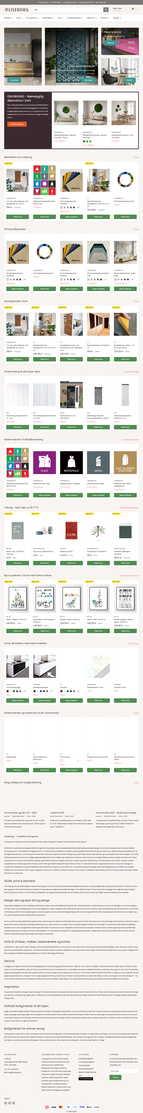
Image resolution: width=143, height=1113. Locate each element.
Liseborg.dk (58, 132)
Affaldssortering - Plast (41, 483)
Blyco (62, 413)
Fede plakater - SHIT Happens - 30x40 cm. (44, 621)
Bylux (8, 616)
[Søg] (106, 9)
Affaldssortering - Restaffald (70, 483)
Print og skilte (31, 18)
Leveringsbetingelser (86, 1062)
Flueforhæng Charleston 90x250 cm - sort (123, 417)
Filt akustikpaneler (74, 18)
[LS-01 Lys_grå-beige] (65, 207)
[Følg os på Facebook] (5, 1102)
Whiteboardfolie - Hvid (95, 687)
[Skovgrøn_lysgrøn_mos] (90, 141)
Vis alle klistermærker (130, 440)
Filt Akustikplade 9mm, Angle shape (124, 274)
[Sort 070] (8, 691)
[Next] (138, 120)
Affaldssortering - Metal (95, 483)
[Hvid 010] (11, 691)
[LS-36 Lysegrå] (71, 207)
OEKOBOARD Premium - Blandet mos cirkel (95, 136)
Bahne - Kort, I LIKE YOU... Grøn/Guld (15, 553)
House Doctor (38, 548)
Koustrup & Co (92, 548)
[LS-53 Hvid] (61, 207)
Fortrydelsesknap (86, 1079)
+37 (105, 279)
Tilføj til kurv (17, 217)
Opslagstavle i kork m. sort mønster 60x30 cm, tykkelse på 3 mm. (71, 347)
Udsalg (116, 18)
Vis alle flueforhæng (131, 372)
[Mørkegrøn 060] (14, 691)
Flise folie (63, 687)
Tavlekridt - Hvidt (120, 687)
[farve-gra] (74, 761)
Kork (59, 18)
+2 (78, 761)
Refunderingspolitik (86, 1069)
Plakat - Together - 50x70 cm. (16, 619)
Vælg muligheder (71, 217)
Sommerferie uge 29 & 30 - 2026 (20, 812)
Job (80, 1075)
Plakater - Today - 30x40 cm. (70, 619)
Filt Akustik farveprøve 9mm (124, 201)
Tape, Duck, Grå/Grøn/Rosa (43, 551)
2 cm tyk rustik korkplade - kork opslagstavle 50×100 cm (17, 202)
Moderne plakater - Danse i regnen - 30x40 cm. (123, 621)
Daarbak (117, 684)
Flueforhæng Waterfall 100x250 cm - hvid (44, 417)
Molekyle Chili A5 (66, 551)
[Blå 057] (17, 691)
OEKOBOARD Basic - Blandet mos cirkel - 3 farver (64, 136)
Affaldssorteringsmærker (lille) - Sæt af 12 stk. (44, 202)
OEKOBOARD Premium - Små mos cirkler (122, 136)
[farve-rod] (65, 761)
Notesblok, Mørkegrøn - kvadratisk (122, 553)
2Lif (7, 413)
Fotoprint (103, 18)
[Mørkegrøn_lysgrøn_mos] (87, 141)
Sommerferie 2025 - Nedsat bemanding (116, 812)
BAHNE (8, 548)
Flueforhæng (47, 18)
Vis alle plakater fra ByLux (129, 575)
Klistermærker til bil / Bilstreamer (40, 758)
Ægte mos (90, 18)
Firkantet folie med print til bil (97, 757)
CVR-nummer (65, 757)
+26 (78, 691)
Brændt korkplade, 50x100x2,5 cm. (98, 346)
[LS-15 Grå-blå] (68, 207)
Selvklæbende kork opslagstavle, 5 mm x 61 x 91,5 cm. (98, 203)
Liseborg (36, 684)
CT (88, 198)
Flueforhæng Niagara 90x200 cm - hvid (16, 417)
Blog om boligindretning (87, 1072)
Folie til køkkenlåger (13, 687)
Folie (18, 18)
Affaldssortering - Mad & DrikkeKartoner (122, 485)
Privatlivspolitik (84, 1065)
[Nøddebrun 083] (20, 691)
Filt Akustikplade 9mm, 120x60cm (68, 202)
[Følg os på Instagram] (9, 1102)
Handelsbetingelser (86, 1058)
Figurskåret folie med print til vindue (124, 758)
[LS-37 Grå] (74, 207)
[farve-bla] (68, 761)
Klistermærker (11, 757)
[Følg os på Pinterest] (13, 1102)
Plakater (7, 18)
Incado (62, 548)
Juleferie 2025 (57, 812)
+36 (78, 207)
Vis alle (136, 157)
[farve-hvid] (71, 761)
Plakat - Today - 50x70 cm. (96, 619)
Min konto (117, 11)
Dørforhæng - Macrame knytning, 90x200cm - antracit (98, 417)
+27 (51, 691)
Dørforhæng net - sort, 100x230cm (68, 417)
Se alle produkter (16, 124)
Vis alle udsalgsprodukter (129, 508)
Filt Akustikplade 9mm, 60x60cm (68, 274)
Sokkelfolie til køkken (40, 687)
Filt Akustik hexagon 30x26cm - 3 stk (98, 274)
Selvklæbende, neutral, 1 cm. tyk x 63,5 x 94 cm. (124, 346)
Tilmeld (115, 1077)
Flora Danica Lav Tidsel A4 (96, 551)
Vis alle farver (134, 643)
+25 (24, 691)
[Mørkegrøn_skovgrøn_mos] (84, 141)
